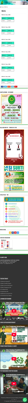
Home (2, 7)
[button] (25, 400)
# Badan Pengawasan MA (5, 287)
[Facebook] (13, 233)
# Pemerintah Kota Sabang (5, 295)
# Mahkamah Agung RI (5, 281)
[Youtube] (15, 233)
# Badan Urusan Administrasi (6, 285)
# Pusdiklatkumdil (4, 289)
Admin (25, 397)
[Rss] (10, 233)
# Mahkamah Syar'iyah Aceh (6, 293)
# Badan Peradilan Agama (5, 283)
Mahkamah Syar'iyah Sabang (12, 397)
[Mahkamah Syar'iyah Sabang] (14, 2)
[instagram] (18, 233)
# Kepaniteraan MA (4, 291)
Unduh (3, 20)
